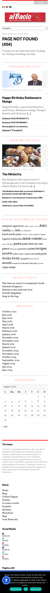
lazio (31, 234)
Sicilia (6, 258)
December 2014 (10, 350)
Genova (27, 230)
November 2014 (10, 354)
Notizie (6, 500)
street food (34, 259)
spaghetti (25, 258)
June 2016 (7, 318)
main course (32, 238)
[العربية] (10, 7)
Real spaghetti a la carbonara (15, 126)
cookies (36, 226)
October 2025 (9, 311)
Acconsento (16, 589)
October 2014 (9, 357)
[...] (29, 113)
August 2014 (8, 363)
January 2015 (9, 347)
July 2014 (7, 367)
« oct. (5, 426)
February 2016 (9, 331)
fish (17, 230)
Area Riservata (10, 519)
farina (13, 231)
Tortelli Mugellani (11, 293)
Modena (10, 244)
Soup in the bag (10, 296)
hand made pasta (12, 234)
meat (44, 239)
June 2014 (7, 370)
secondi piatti (39, 254)
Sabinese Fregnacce (12, 286)
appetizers (18, 226)
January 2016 (9, 334)
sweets (7, 263)
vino (5, 267)
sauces (27, 253)
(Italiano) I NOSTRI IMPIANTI (14, 122)
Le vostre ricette (10, 503)
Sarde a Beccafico (10, 202)
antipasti (7, 226)
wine (12, 267)
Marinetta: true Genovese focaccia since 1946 (22, 198)
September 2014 (10, 360)
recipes (41, 248)
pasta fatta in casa (32, 244)
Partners (6, 510)
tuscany (33, 263)
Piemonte (13, 249)
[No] (47, 582)
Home (5, 490)
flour (22, 231)
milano (4, 244)
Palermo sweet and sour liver (17, 289)
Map (4, 516)
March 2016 (8, 328)
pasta (18, 243)
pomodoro (23, 248)
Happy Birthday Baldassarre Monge (22, 99)
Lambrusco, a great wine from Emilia (18, 205)
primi (31, 249)
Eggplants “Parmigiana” (12, 130)
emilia (6, 230)
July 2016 (7, 315)
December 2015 (10, 337)
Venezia (40, 263)
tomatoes (16, 263)
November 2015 (10, 341)
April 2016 (7, 324)
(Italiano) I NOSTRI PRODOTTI (15, 118)
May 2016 (7, 321)
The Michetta (11, 174)
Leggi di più (36, 589)
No (26, 589)
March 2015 (8, 344)
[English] (7, 7)
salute (21, 254)
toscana (25, 263)
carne (31, 226)
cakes (26, 226)
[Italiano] (3, 7)
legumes (36, 234)
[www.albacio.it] (25, 18)
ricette (7, 253)
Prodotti (6, 506)
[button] (6, 580)
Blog (4, 493)
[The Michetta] (25, 155)
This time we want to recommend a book (23, 283)
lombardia (16, 239)
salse (15, 253)
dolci (43, 226)
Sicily (16, 258)
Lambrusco (25, 234)
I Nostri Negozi (10, 497)
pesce (5, 249)
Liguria (6, 239)
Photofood (7, 513)
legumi (43, 234)
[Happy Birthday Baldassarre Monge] (25, 79)
